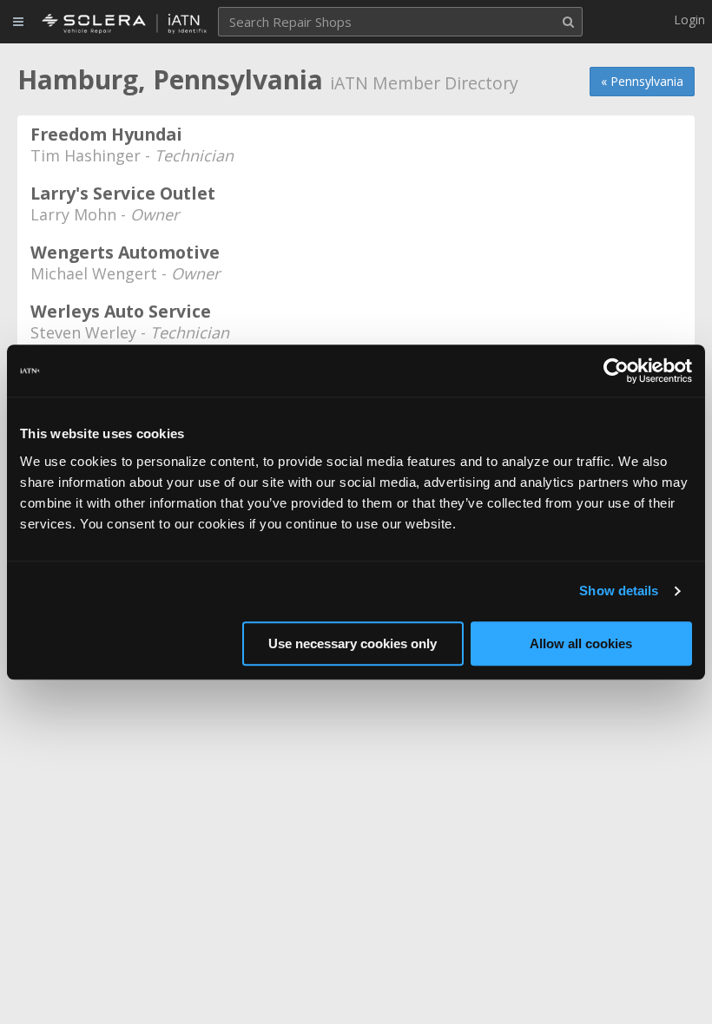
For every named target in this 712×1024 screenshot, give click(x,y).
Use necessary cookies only (352, 643)
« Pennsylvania (642, 81)
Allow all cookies (581, 643)
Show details (618, 590)
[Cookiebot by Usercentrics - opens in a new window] (616, 371)
